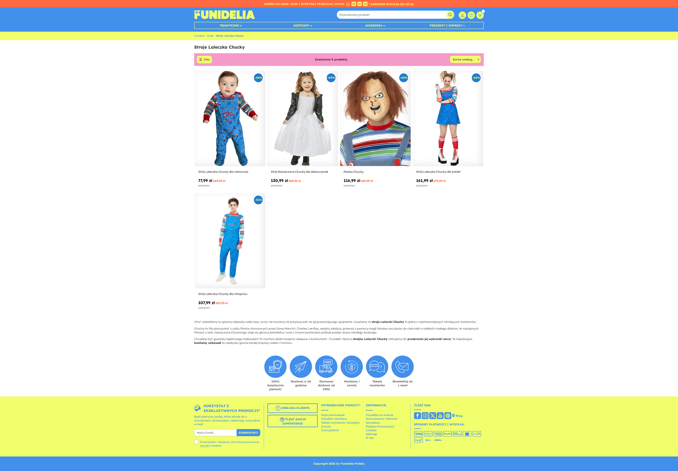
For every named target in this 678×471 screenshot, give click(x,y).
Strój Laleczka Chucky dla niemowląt (223, 171)
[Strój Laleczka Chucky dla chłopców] (230, 241)
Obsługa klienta (295, 408)
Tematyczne (229, 25)
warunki (205, 445)
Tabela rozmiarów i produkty (340, 422)
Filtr (207, 59)
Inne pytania (330, 430)
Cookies (371, 430)
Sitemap (371, 434)
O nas (370, 438)
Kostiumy (301, 25)
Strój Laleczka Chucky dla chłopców (222, 294)
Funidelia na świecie (379, 415)
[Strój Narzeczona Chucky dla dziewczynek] (302, 118)
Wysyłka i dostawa (334, 418)
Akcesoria (373, 25)
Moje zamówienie (333, 415)
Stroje (210, 35)
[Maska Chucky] (375, 118)
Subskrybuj (248, 432)
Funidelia (199, 35)
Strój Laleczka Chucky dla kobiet (438, 171)
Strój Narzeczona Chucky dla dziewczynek (299, 171)
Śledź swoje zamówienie (294, 421)
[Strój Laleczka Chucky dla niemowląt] (230, 118)
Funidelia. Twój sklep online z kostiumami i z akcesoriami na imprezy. (224, 14)
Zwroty (326, 426)
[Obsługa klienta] (471, 15)
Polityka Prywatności (380, 426)
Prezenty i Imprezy (446, 25)
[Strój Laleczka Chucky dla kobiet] (448, 118)
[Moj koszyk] (480, 15)
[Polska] (417, 416)
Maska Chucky (354, 171)
